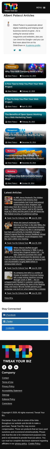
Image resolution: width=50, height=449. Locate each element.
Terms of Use (7, 382)
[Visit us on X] (10, 367)
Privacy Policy (8, 386)
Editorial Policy (8, 399)
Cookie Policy (34, 444)
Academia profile (33, 45)
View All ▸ (8, 298)
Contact (5, 378)
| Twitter (9, 322)
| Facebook (10, 315)
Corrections (7, 403)
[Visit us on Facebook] (4, 367)
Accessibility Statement (12, 391)
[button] (39, 7)
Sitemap (5, 395)
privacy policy (21, 444)
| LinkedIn (9, 328)
